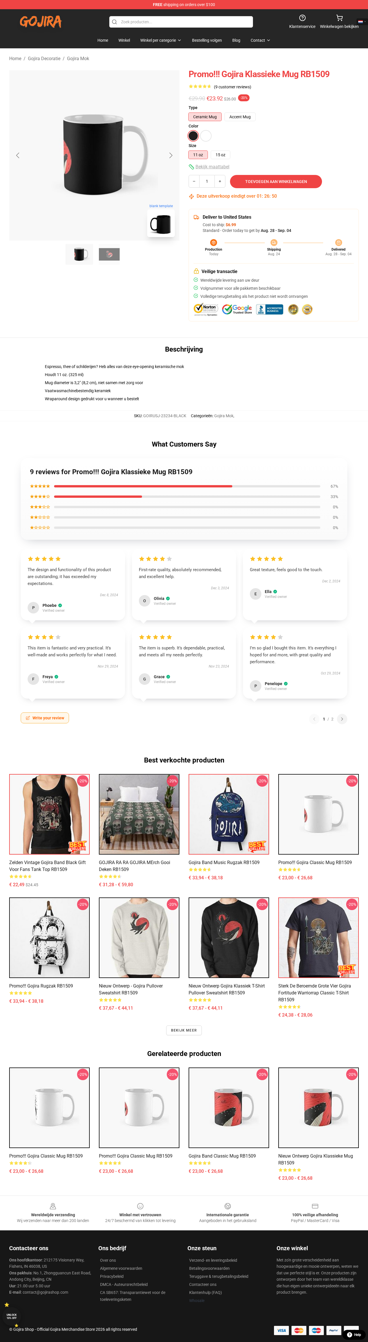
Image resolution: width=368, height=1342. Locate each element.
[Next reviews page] (342, 719)
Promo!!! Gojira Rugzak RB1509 (41, 986)
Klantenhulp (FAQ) (205, 1292)
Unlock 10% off (12, 1317)
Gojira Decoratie (44, 58)
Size (192, 145)
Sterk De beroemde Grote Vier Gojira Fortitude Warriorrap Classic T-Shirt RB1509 (314, 992)
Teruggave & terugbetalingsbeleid (218, 1276)
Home (15, 58)
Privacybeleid (112, 1276)
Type (193, 107)
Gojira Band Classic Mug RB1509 (222, 1156)
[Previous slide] (18, 155)
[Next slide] (170, 155)
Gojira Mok (78, 58)
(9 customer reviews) (232, 87)
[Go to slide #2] (109, 254)
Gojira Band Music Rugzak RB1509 (224, 862)
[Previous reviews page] (314, 719)
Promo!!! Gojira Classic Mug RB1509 (315, 862)
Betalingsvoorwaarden (209, 1268)
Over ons (108, 1260)
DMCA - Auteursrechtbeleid (124, 1284)
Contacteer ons (202, 1284)
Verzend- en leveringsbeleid (213, 1260)
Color (193, 126)
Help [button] (357, 1335)
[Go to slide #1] (79, 254)
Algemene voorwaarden (121, 1268)
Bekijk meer (184, 1030)
